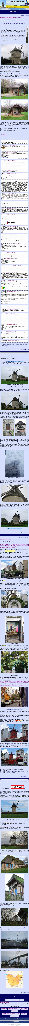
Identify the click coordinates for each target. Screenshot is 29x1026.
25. (1, 331)
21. (1, 305)
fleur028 (3, 336)
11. (1, 214)
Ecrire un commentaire (16, 137)
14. (1, 243)
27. (1, 340)
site (16, 145)
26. (1, 336)
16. (1, 258)
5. (1, 170)
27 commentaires (25, 349)
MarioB (3, 170)
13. (1, 234)
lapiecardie (4, 226)
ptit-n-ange (4, 291)
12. (1, 226)
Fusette (3, 252)
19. (1, 280)
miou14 (3, 280)
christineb (4, 309)
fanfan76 (3, 160)
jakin (3, 208)
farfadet (3, 214)
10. (1, 208)
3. (1, 152)
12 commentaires (25, 532)
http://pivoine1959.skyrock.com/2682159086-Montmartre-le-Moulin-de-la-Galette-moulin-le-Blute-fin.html (14, 772)
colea (3, 193)
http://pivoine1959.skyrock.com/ (15, 709)
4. (1, 160)
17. (1, 265)
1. (1, 141)
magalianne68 (4, 340)
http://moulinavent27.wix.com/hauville (8, 905)
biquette (3, 181)
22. (1, 309)
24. (1, 324)
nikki (3, 331)
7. (1, 181)
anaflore (3, 145)
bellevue (3, 152)
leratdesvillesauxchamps (6, 265)
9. (1, 201)
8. (1, 193)
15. (1, 252)
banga (3, 313)
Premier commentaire (6, 344)
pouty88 (3, 324)
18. (1, 272)
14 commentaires (25, 776)
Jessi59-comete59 (5, 243)
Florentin (4, 272)
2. (1, 145)
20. (1, 291)
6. (1, 173)
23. (1, 313)
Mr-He (3, 173)
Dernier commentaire (6, 137)
